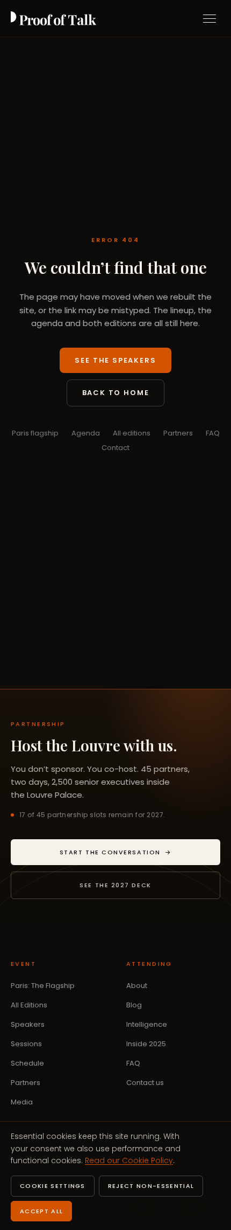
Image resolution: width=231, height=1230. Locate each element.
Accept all (41, 1211)
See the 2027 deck (115, 885)
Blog (134, 1005)
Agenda (85, 433)
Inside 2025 (146, 1044)
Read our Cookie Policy (129, 1160)
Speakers (28, 1024)
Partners (178, 433)
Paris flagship (35, 433)
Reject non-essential (151, 1185)
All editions (131, 433)
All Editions (29, 1005)
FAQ (213, 433)
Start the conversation (140, 854)
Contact (115, 448)
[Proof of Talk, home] (53, 18)
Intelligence (146, 1024)
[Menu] (209, 18)
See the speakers (115, 360)
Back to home (115, 393)
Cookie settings (52, 1185)
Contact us (145, 1082)
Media (22, 1102)
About (136, 985)
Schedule (27, 1063)
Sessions (26, 1044)
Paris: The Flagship (43, 985)
